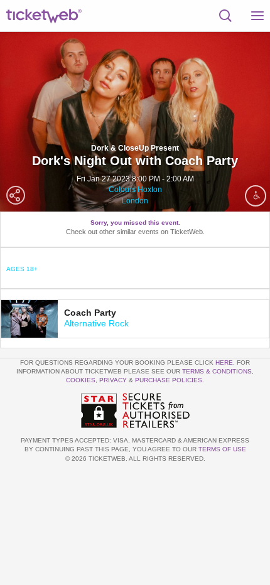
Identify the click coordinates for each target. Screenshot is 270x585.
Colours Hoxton (135, 189)
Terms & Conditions (217, 371)
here (224, 362)
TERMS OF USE (222, 449)
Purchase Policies (168, 380)
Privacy (113, 380)
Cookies (80, 380)
